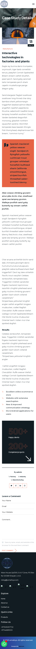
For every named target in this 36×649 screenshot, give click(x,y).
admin (19, 472)
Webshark (21, 646)
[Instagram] (24, 485)
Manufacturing (18, 480)
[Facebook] (16, 485)
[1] (4, 645)
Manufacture (8, 49)
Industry (23, 477)
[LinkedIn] (20, 485)
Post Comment (7, 550)
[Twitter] (11, 485)
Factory (13, 477)
